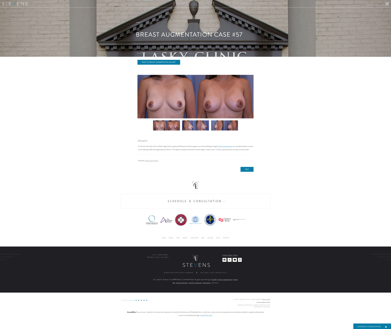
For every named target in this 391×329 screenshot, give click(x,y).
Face (178, 238)
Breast (185, 238)
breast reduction (182, 283)
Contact (226, 238)
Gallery (210, 238)
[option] (195, 96)
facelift (214, 279)
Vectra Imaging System (225, 146)
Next (247, 169)
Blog (218, 238)
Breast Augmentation (151, 161)
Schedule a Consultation (195, 201)
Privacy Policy (266, 299)
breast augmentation (225, 279)
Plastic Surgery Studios (263, 302)
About (171, 238)
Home (164, 238)
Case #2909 (195, 238)
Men (203, 238)
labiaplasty (206, 283)
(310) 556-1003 (373, 5)
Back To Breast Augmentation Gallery (159, 62)
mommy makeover (195, 283)
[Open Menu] (387, 4)
